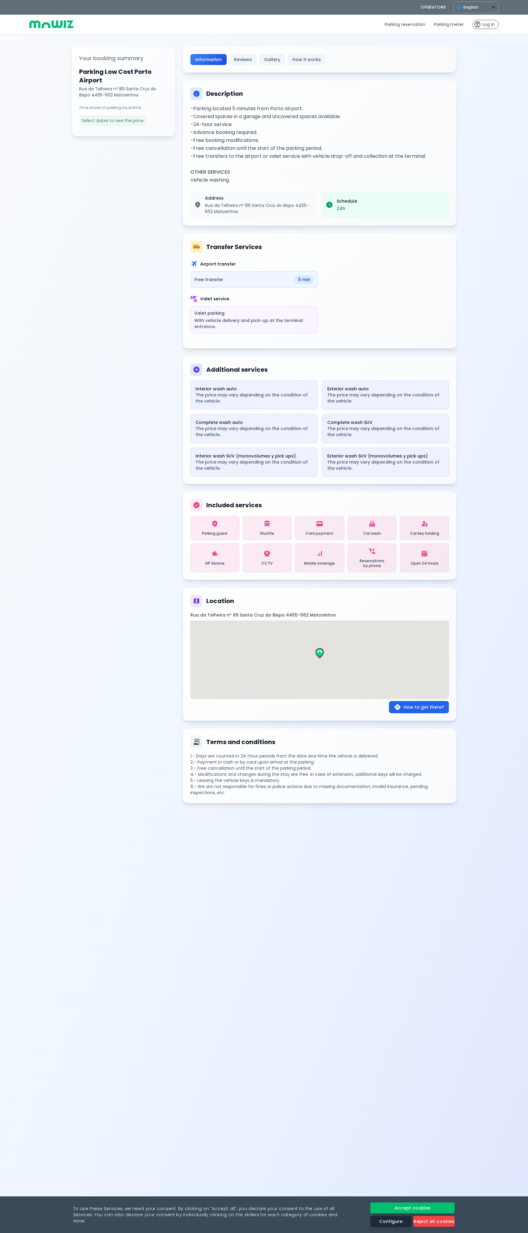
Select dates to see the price (113, 121)
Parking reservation (405, 24)
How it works (306, 59)
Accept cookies (412, 1208)
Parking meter (449, 24)
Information (208, 59)
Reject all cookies (433, 1221)
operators (433, 7)
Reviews (243, 59)
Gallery (272, 59)
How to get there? (419, 707)
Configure (390, 1221)
